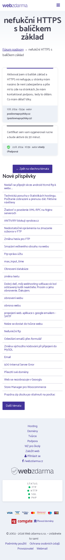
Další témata (13, 405)
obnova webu (12, 305)
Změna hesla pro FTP (17, 239)
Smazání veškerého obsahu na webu (26, 246)
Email (7, 357)
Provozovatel (26, 548)
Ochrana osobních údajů (45, 543)
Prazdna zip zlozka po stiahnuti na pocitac (29, 394)
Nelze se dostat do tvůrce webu (23, 323)
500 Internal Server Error (19, 364)
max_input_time (14, 261)
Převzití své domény (16, 372)
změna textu (12, 276)
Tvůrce (32, 436)
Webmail (42, 548)
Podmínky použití (15, 543)
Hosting (32, 426)
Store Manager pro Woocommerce (25, 387)
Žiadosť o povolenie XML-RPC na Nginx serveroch (28, 211)
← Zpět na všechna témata (32, 168)
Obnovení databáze (16, 269)
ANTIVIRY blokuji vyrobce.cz (21, 220)
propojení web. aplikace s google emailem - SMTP (30, 315)
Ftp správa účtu (13, 254)
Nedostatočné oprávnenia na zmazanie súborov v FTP (28, 230)
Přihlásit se (33, 456)
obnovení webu (13, 298)
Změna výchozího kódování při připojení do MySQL (30, 348)
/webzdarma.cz (33, 461)
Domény (32, 431)
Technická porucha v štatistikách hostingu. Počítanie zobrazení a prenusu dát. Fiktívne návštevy (30, 199)
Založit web (33, 451)
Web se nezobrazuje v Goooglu (23, 379)
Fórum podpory (13, 49)
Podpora (32, 441)
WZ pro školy (32, 446)
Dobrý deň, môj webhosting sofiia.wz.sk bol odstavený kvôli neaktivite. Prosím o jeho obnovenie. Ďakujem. (30, 287)
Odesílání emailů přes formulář (23, 338)
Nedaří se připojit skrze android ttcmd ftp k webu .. (30, 187)
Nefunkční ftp (12, 331)
